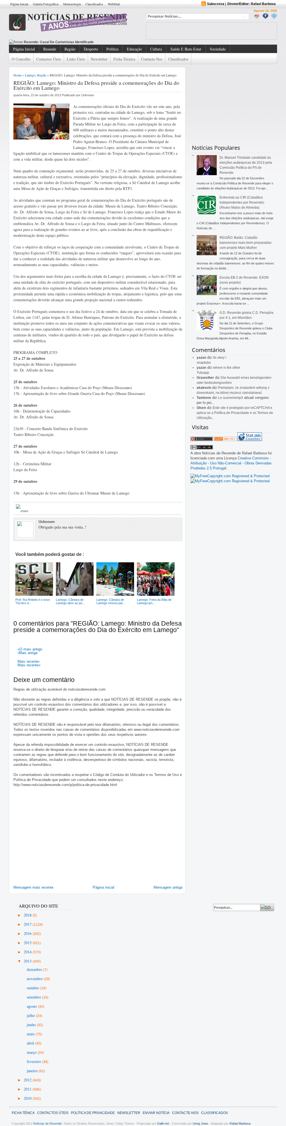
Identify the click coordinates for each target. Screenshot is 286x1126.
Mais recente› (29, 661)
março (32, 1052)
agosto (32, 1006)
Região (70, 49)
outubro (33, 987)
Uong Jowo (200, 1123)
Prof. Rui (30, 42)
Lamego (30, 75)
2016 (28, 933)
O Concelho (21, 59)
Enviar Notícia (156, 1113)
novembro (35, 978)
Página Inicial (19, 4)
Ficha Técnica (124, 59)
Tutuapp (203, 373)
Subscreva (215, 4)
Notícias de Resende (47, 1123)
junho (32, 1024)
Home (17, 75)
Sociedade (218, 49)
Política (112, 49)
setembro (34, 997)
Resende (49, 49)
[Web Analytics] (225, 440)
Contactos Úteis (48, 59)
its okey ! (219, 358)
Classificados (94, 4)
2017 (28, 924)
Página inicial (103, 887)
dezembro (35, 969)
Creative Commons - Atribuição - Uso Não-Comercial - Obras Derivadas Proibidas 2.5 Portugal (231, 463)
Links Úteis (76, 59)
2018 (28, 915)
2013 (28, 961)
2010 (28, 1098)
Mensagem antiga (168, 887)
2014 (28, 951)
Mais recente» (29, 665)
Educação (134, 49)
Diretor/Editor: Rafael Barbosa (251, 4)
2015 (28, 942)
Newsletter (99, 59)
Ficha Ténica (23, 1113)
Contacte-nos (151, 59)
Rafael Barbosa (240, 1123)
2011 (28, 1089)
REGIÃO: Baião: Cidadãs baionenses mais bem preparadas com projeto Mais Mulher (245, 243)
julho (31, 1015)
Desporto (91, 49)
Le (220, 398)
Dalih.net (163, 1123)
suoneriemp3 (233, 398)
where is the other (226, 368)
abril (31, 1043)
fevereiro (34, 1061)
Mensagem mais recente (33, 887)
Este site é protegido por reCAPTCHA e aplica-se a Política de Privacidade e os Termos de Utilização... (235, 413)
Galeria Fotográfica (45, 4)
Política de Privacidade (93, 1113)
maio (31, 1033)
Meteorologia (72, 4)
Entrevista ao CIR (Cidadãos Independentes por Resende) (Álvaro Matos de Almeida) (242, 202)
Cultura (156, 49)
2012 (28, 1079)
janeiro (33, 1070)
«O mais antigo (30, 649)
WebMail (114, 4)
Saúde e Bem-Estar (185, 49)
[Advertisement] (211, 31)
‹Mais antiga (27, 653)
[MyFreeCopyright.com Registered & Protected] (230, 476)
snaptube (204, 363)
